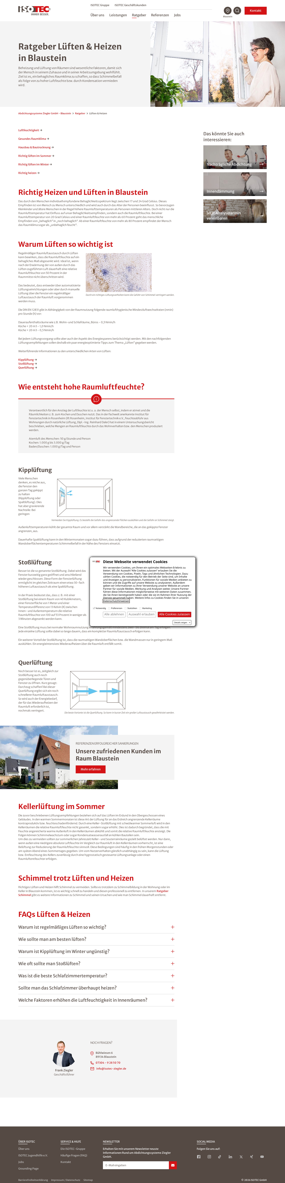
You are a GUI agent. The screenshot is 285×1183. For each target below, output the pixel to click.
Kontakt (255, 10)
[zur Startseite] (34, 10)
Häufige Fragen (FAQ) (74, 1155)
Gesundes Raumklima (32, 138)
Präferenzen (116, 608)
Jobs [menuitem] (177, 15)
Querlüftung (26, 367)
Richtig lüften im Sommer (34, 155)
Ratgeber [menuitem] (139, 15)
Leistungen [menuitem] (118, 15)
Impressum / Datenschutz (65, 1180)
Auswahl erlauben (142, 614)
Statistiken (132, 608)
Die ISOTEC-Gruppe (73, 1148)
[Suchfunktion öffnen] (237, 11)
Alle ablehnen (114, 614)
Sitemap (88, 1180)
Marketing (147, 608)
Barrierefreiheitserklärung (33, 1180)
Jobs (21, 1162)
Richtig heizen (27, 173)
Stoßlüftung (26, 363)
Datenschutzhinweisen (116, 601)
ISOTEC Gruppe (100, 5)
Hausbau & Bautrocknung (34, 147)
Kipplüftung (26, 359)
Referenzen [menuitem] (160, 15)
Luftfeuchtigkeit (28, 130)
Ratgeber (80, 113)
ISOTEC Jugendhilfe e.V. (33, 1155)
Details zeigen (180, 622)
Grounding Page (28, 1168)
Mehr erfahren (91, 769)
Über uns (24, 1148)
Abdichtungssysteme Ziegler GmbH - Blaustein (44, 113)
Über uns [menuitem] (97, 15)
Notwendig (101, 608)
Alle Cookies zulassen (174, 614)
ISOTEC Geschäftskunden (130, 5)
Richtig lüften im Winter (33, 164)
